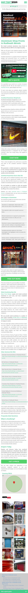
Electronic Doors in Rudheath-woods (11, 577)
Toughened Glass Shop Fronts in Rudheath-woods (13, 586)
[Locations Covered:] (1, 2)
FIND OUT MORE (14, 279)
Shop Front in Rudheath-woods (9, 574)
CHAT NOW (14, 158)
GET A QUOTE (14, 80)
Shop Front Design (6, 294)
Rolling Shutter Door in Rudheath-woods (11, 582)
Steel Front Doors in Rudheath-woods (12, 580)
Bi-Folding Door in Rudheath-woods (11, 579)
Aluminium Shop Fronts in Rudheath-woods (13, 588)
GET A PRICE (14, 461)
